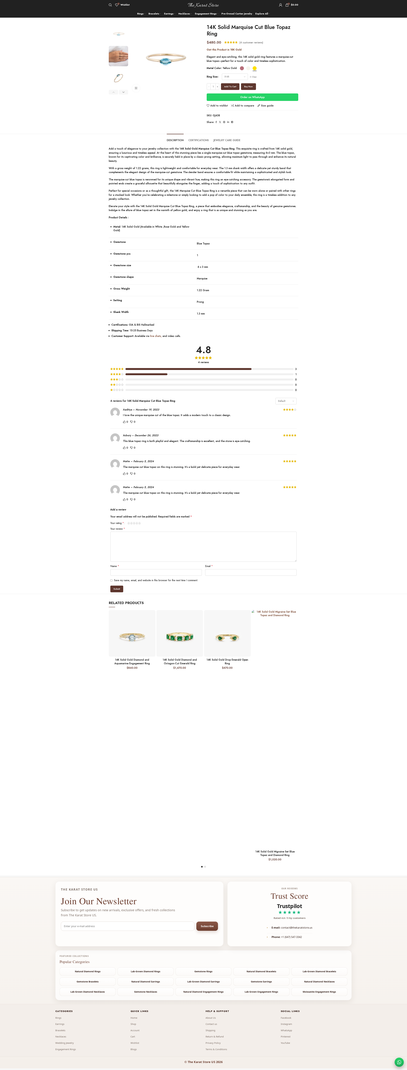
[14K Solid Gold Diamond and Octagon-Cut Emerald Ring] (179, 633)
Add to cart (230, 86)
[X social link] (220, 122)
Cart (133, 1036)
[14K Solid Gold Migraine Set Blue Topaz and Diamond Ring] (275, 729)
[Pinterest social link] (224, 122)
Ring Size (212, 77)
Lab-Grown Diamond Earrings (203, 981)
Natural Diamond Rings (87, 971)
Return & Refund (215, 1036)
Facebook (286, 1017)
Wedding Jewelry (64, 1042)
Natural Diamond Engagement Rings (203, 991)
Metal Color (214, 68)
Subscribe (207, 926)
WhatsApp (286, 1030)
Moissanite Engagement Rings (319, 991)
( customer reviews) (251, 42)
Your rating (117, 523)
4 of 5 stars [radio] (136, 523)
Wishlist (135, 1042)
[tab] (175, 139)
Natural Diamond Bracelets (261, 971)
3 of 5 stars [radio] (134, 523)
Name (114, 566)
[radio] (242, 68)
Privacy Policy (213, 1042)
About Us (211, 1017)
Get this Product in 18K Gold (224, 49)
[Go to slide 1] (202, 867)
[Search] (110, 5)
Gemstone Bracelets (88, 981)
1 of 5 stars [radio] (128, 523)
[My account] (280, 5)
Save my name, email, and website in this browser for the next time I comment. (156, 580)
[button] (113, 92)
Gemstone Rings (203, 971)
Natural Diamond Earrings (145, 981)
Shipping (210, 1030)
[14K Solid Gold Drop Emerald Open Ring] (227, 633)
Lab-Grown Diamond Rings (145, 971)
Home (134, 1017)
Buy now (248, 86)
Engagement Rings (65, 1049)
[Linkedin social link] (228, 122)
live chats (155, 336)
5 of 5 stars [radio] (139, 523)
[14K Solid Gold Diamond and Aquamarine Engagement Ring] (132, 633)
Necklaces (60, 1036)
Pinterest (285, 1036)
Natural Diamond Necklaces (319, 981)
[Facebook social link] (216, 122)
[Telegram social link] (232, 122)
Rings (58, 1017)
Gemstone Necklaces (145, 991)
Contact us (211, 1024)
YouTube (285, 1042)
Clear (254, 77)
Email (209, 566)
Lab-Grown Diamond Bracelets (319, 971)
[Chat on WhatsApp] (399, 1062)
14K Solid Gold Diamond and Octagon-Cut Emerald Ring (180, 661)
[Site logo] (204, 4)
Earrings (59, 1024)
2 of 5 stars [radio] (131, 523)
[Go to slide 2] (205, 867)
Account (135, 1030)
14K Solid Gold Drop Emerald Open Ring (227, 661)
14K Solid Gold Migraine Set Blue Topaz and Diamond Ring (275, 853)
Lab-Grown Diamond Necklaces (87, 991)
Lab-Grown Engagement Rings (261, 991)
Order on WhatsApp (252, 97)
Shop (133, 1024)
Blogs (134, 1049)
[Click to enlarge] (136, 88)
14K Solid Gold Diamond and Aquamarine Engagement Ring (132, 661)
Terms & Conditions (216, 1049)
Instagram (286, 1024)
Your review (117, 529)
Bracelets (60, 1030)
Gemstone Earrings (261, 981)
